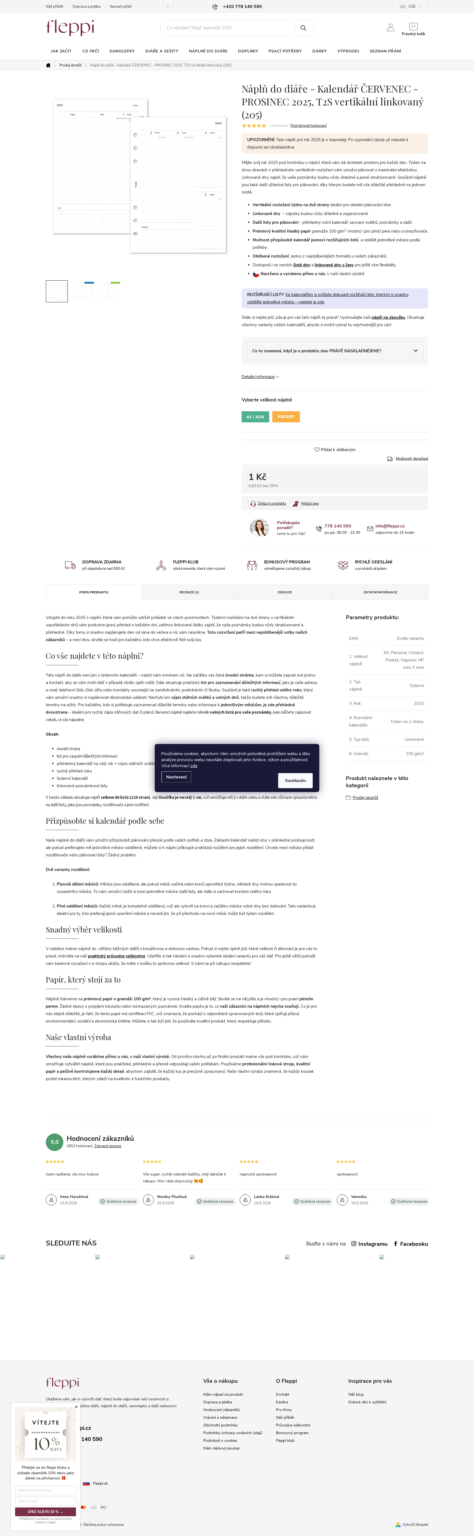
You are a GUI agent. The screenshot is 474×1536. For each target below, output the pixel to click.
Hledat (303, 28)
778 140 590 (338, 526)
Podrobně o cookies (220, 1440)
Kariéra (282, 1402)
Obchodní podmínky (220, 1425)
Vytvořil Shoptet (415, 1524)
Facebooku (414, 1244)
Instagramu (373, 1244)
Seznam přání (121, 6)
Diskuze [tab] (285, 592)
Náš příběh (54, 6)
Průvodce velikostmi (293, 1425)
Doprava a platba (86, 6)
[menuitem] (61, 51)
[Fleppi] (62, 1383)
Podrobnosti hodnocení (308, 126)
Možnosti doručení (412, 459)
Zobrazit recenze (107, 1146)
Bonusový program (292, 1433)
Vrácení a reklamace (220, 1417)
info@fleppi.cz (390, 526)
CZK (412, 6)
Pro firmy (284, 1409)
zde (193, 766)
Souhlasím (295, 781)
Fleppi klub (285, 1440)
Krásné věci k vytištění (367, 1402)
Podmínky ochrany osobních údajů (232, 1433)
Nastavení (176, 777)
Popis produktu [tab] (93, 592)
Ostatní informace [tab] (380, 592)
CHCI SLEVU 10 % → (45, 1512)
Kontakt (282, 1394)
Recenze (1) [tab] (189, 592)
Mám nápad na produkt (223, 1394)
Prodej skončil (365, 797)
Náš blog (355, 1394)
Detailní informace (258, 376)
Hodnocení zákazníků (221, 1409)
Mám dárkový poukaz (221, 1448)
